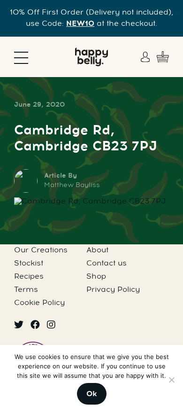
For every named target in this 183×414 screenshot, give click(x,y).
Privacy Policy (113, 290)
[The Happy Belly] (91, 57)
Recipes (29, 277)
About (97, 250)
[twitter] (18, 325)
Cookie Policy (39, 303)
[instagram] (51, 325)
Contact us (106, 263)
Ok (91, 394)
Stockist (28, 263)
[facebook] (35, 325)
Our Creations (41, 250)
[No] (171, 379)
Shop (96, 277)
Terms (26, 290)
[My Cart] (163, 57)
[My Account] (146, 57)
